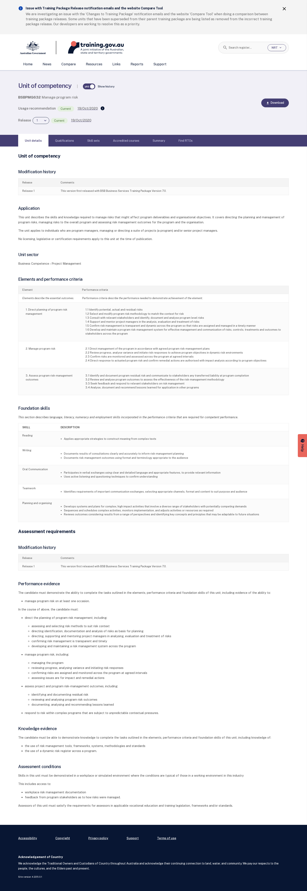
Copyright (62, 838)
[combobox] (246, 47)
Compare (68, 64)
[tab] (33, 141)
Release (24, 120)
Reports (137, 64)
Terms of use (166, 838)
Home (28, 64)
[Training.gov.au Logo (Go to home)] (90, 47)
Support (159, 64)
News (47, 64)
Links (116, 64)
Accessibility (27, 838)
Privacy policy (98, 838)
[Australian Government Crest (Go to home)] (37, 47)
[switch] (89, 86)
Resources (94, 64)
